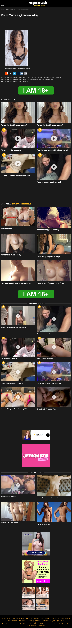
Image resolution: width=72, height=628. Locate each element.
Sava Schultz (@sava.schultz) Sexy (51, 283)
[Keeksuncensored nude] (18, 484)
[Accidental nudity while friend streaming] (18, 315)
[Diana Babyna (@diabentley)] (54, 244)
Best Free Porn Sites (34, 620)
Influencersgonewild (47, 622)
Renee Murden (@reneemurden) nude (15, 79)
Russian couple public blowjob (49, 182)
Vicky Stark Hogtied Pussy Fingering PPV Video (16, 409)
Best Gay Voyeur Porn (58, 620)
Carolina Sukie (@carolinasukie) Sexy (16, 283)
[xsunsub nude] (18, 216)
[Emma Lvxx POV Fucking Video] (54, 397)
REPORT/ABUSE (6, 618)
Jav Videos (55, 618)
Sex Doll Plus (41, 625)
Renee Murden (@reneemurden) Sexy (43, 79)
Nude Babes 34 (23, 620)
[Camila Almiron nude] (54, 512)
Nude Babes (54, 624)
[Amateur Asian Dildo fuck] (54, 347)
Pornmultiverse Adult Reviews (10, 624)
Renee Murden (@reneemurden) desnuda (16, 77)
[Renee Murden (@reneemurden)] (18, 112)
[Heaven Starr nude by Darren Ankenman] (54, 485)
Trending (4, 130)
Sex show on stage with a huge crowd (52, 150)
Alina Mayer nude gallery (11, 255)
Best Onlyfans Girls (64, 624)
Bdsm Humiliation (65, 618)
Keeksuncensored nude (8, 496)
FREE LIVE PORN (38, 618)
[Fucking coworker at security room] (18, 163)
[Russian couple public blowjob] (54, 167)
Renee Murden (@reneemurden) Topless (16, 81)
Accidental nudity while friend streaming (13, 327)
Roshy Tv (47, 618)
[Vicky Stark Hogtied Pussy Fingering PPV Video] (18, 397)
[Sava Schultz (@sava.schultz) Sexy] (54, 270)
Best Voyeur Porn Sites (23, 622)
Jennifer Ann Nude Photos (9, 523)
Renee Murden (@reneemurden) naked (47, 77)
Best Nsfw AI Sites (33, 624)
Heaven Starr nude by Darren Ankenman (49, 498)
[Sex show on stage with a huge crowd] (54, 138)
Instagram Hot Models (21, 204)
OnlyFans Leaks (44, 624)
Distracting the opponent (11, 150)
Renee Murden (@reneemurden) (14, 125)
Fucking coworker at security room (15, 175)
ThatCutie (23, 624)
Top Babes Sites (12, 620)
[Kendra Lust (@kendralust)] (54, 217)
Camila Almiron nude (43, 524)
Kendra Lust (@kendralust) (48, 230)
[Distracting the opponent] (18, 138)
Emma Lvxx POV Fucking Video (46, 409)
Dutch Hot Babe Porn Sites (62, 622)
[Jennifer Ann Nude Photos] (18, 511)
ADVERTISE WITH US (18, 618)
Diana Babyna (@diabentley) (48, 256)
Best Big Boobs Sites (9, 622)
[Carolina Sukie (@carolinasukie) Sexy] (18, 270)
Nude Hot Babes (31, 625)
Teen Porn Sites (46, 620)
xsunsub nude (6, 228)
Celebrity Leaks (35, 622)
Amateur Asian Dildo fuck (45, 358)
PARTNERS (29, 618)
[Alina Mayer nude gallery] (18, 243)
